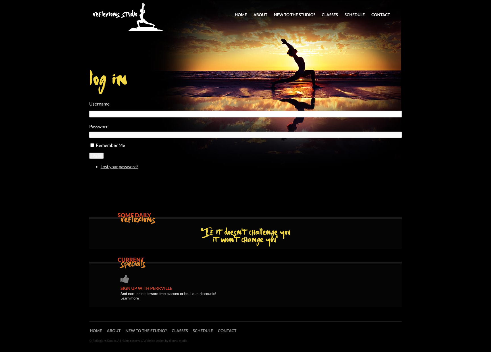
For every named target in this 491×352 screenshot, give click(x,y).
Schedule (354, 14)
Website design (154, 341)
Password (99, 126)
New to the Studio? (294, 14)
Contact (380, 14)
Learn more (129, 298)
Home (241, 14)
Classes (330, 14)
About (260, 14)
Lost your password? (119, 166)
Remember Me (110, 145)
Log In (96, 155)
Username (99, 104)
